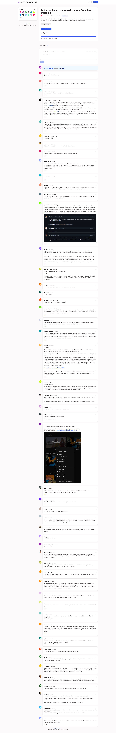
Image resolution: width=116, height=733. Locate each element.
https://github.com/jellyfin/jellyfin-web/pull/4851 (68, 429)
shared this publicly (54, 111)
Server (44, 24)
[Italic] (48, 51)
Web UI (49, 24)
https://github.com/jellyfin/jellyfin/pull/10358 (54, 367)
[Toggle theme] (92, 2)
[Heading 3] (44, 51)
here (45, 212)
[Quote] (58, 51)
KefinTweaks (50, 105)
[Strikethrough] (50, 51)
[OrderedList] (54, 51)
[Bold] (46, 51)
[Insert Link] (64, 51)
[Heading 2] (41, 51)
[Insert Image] (62, 51)
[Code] (56, 51)
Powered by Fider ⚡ (27, 22)
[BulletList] (52, 51)
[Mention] (60, 51)
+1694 (21, 17)
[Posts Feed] (89, 2)
